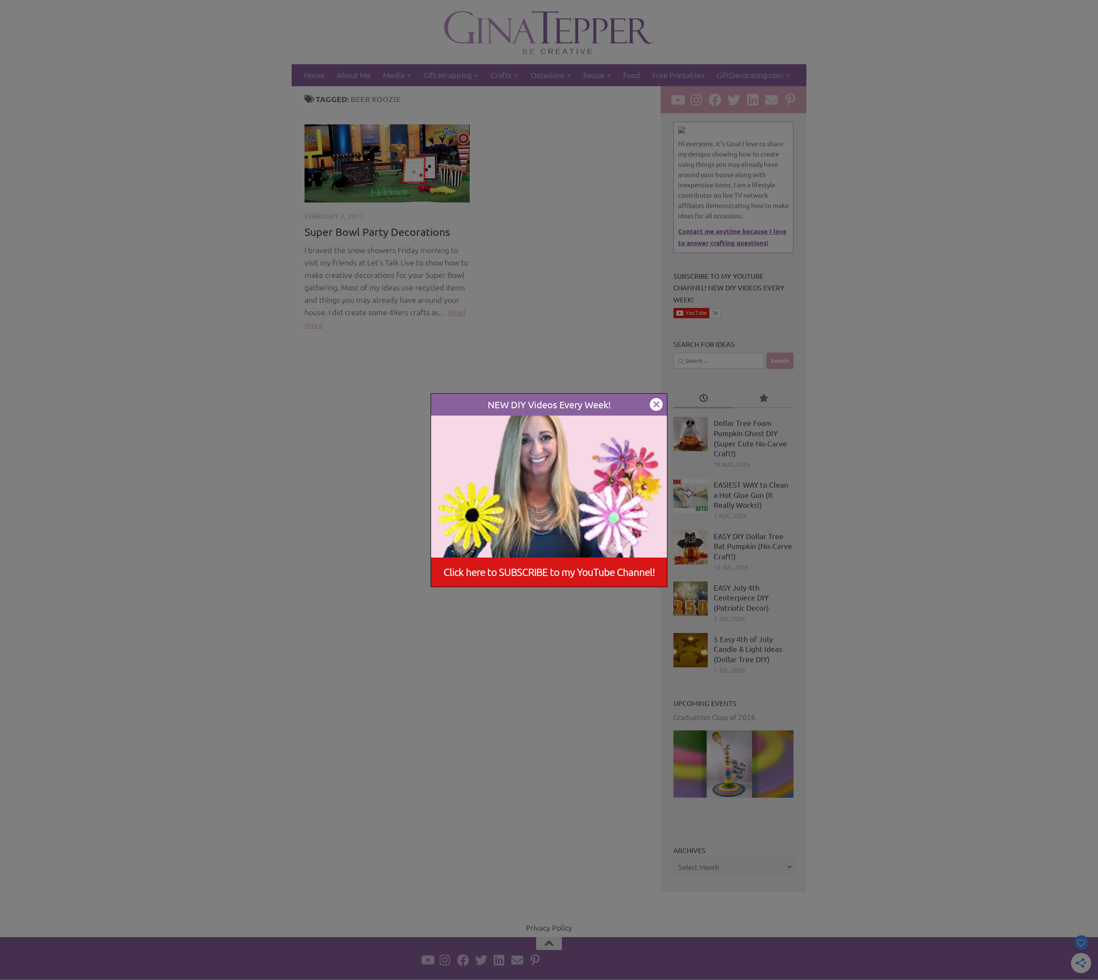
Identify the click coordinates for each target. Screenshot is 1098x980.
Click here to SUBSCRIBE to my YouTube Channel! (549, 572)
